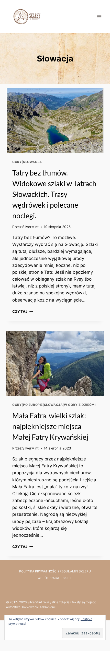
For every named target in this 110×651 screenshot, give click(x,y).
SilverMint (30, 227)
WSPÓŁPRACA (48, 578)
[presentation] (55, 120)
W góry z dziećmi (80, 405)
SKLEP (67, 578)
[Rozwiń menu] (99, 16)
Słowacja (32, 162)
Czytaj (22, 311)
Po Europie (33, 405)
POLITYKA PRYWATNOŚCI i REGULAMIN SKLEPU (55, 571)
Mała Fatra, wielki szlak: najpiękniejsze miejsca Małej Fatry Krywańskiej (50, 426)
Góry (17, 162)
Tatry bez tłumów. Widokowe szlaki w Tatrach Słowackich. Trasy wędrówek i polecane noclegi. (54, 194)
